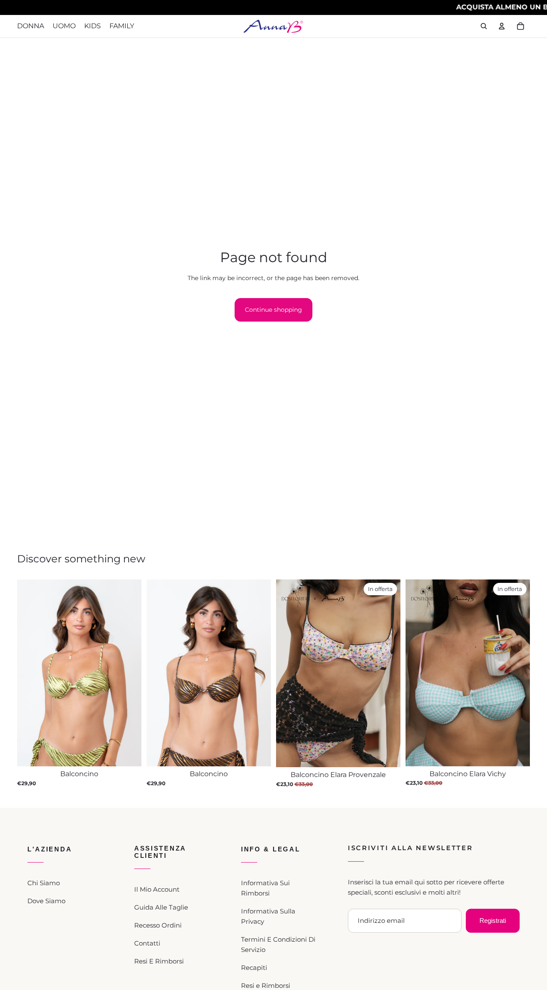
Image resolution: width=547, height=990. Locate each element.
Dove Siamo (46, 901)
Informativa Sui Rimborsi (265, 888)
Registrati (492, 920)
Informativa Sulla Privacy (268, 916)
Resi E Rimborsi (159, 961)
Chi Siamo (43, 883)
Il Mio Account (156, 889)
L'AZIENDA (49, 849)
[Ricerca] (483, 26)
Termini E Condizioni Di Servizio (278, 944)
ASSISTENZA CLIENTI (160, 852)
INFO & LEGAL (270, 849)
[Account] (501, 26)
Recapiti (254, 967)
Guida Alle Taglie (161, 907)
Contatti (147, 943)
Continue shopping (273, 309)
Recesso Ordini (158, 925)
